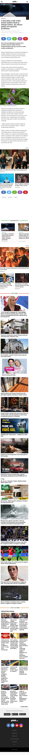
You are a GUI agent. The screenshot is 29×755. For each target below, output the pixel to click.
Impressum (14, 736)
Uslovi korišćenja (14, 739)
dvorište (10, 197)
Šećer (15, 197)
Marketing (14, 733)
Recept (4, 197)
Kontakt (14, 730)
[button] (1, 229)
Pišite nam (14, 741)
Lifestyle (3, 18)
